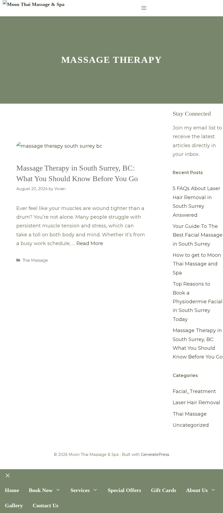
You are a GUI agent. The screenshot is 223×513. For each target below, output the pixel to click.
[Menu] (143, 8)
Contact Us (45, 505)
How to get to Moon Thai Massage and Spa (197, 264)
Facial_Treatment (194, 391)
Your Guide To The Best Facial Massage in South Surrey (197, 235)
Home (12, 490)
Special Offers (124, 490)
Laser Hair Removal (196, 403)
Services (80, 490)
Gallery (14, 505)
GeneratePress (155, 454)
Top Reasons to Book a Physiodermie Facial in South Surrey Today (197, 301)
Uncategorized (191, 425)
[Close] (7, 476)
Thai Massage (35, 260)
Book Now (40, 490)
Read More (89, 243)
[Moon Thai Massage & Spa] (33, 4)
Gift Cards (163, 490)
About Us (197, 490)
